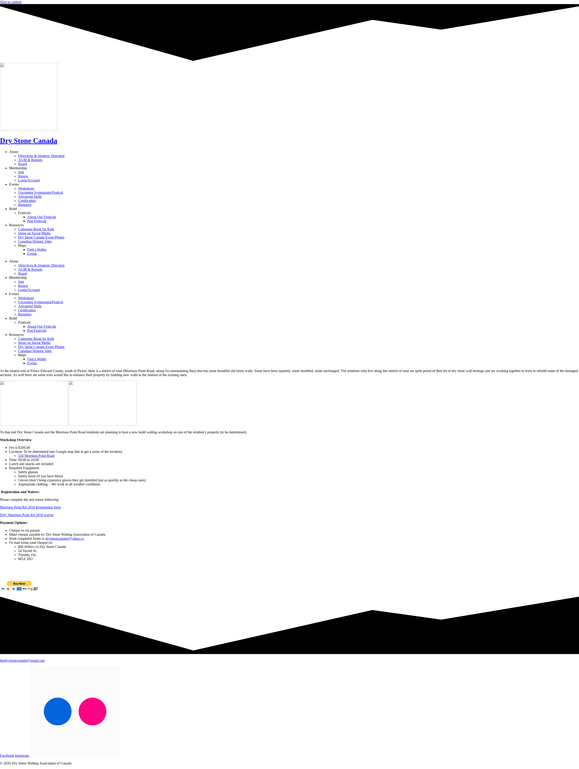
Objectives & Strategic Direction (41, 156)
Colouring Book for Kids (36, 229)
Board (22, 164)
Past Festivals (36, 221)
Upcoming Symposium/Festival (40, 192)
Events (32, 254)
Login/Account (29, 180)
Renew (23, 176)
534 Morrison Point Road (36, 456)
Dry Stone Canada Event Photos (41, 237)
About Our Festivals (41, 217)
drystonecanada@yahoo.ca (64, 538)
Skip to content (10, 2)
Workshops (26, 188)
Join (21, 172)
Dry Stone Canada (28, 140)
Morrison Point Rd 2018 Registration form (30, 507)
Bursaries (24, 205)
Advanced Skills (30, 196)
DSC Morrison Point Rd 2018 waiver (27, 515)
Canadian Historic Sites (35, 241)
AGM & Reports (30, 160)
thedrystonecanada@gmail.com (22, 660)
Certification (27, 201)
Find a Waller (36, 249)
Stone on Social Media (34, 233)
